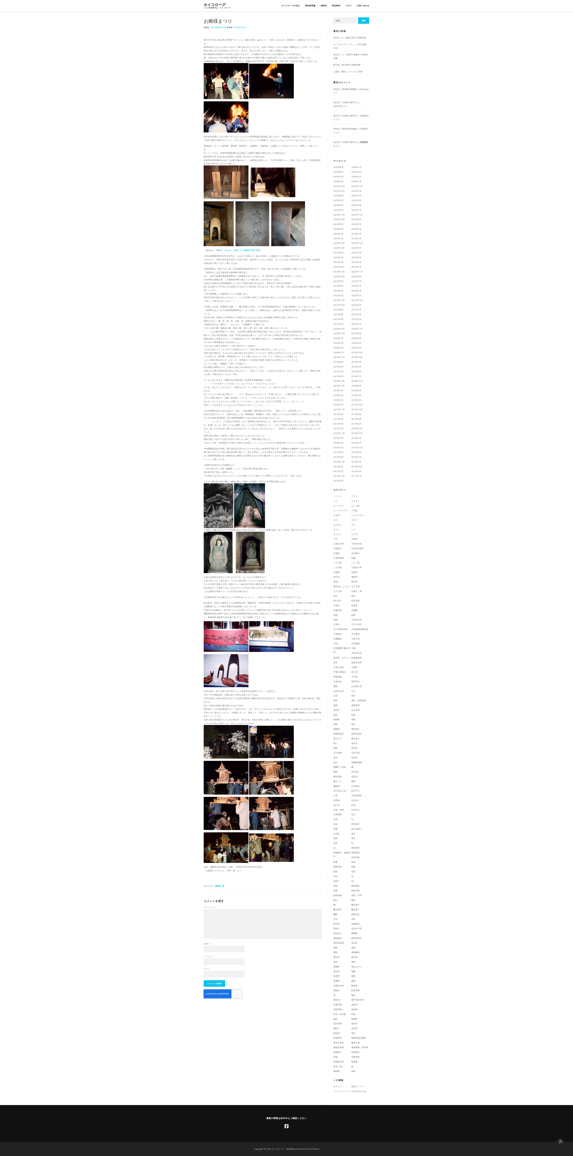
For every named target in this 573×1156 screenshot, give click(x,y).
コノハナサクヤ (340, 510)
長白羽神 (337, 1023)
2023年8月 (338, 252)
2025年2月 (338, 209)
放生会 (354, 743)
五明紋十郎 (356, 567)
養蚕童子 (337, 1052)
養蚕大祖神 (338, 1042)
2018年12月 (339, 380)
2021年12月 (339, 300)
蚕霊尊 (336, 976)
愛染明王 (355, 729)
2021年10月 (339, 305)
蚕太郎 (354, 942)
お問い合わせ (363, 5)
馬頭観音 (355, 1052)
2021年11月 (357, 300)
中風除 (336, 553)
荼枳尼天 (337, 933)
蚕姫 (335, 947)
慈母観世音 (338, 733)
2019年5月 (356, 366)
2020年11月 (357, 328)
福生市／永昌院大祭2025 (345, 102)
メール (208, 956)
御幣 (335, 724)
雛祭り (336, 1028)
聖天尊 (336, 923)
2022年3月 (356, 290)
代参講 (336, 572)
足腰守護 (337, 1004)
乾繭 (353, 557)
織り (335, 900)
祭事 (335, 862)
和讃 (335, 614)
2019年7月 (356, 361)
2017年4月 (356, 419)
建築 (335, 705)
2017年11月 (339, 409)
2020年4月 (356, 342)
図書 (353, 614)
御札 (353, 724)
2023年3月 (356, 262)
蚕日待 (336, 957)
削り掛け (337, 600)
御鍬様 (218, 886)
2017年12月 (357, 404)
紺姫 (335, 885)
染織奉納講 (356, 762)
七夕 (335, 538)
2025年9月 (356, 191)
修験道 (354, 576)
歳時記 (324, 5)
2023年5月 (356, 257)
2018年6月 (356, 390)
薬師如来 (337, 938)
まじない (337, 534)
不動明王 (337, 548)
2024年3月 (356, 233)
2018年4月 (356, 395)
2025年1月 (356, 209)
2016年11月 (339, 433)
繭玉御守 (337, 909)
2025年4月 (338, 205)
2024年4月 (338, 233)
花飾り (336, 928)
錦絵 (335, 1018)
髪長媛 (354, 1061)
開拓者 (354, 1023)
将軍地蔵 (337, 676)
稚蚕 (353, 866)
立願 (353, 871)
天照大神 (355, 638)
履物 (335, 686)
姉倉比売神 (356, 662)
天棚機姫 (337, 638)
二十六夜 (337, 567)
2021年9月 (356, 305)
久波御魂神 (338, 557)
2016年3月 (356, 442)
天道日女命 (356, 652)
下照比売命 (356, 543)
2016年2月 (338, 447)
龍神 (353, 1071)
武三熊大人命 (339, 790)
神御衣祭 (355, 847)
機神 (353, 781)
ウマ (335, 500)
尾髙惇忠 (355, 681)
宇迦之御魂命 (339, 671)
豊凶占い (337, 999)
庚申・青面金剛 (358, 700)
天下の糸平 (356, 624)
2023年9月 (356, 247)
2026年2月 (338, 181)
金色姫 (354, 1009)
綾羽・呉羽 (356, 895)
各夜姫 (354, 605)
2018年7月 (338, 390)
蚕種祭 (336, 966)
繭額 (335, 914)
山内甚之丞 (356, 686)
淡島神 (336, 800)
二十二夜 (355, 562)
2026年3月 (356, 176)
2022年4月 (338, 290)
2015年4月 (338, 457)
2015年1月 (356, 457)
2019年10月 (357, 357)
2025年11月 (357, 186)
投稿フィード (357, 1086)
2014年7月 (356, 461)
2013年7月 (338, 471)
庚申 (335, 700)
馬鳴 (335, 1056)
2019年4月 (338, 371)
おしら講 (355, 505)
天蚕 (353, 648)
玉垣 (335, 819)
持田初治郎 (356, 733)
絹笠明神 (355, 890)
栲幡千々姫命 (339, 766)
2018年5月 (338, 395)
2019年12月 (357, 352)
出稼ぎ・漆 (356, 591)
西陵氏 (336, 990)
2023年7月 (356, 252)
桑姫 (335, 771)
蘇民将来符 (356, 938)
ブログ (348, 5)
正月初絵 (355, 786)
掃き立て (337, 738)
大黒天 (336, 624)
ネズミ (336, 529)
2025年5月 (356, 200)
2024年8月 (338, 224)
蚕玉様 (354, 957)
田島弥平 (355, 824)
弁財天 (336, 710)
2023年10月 (339, 247)
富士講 (354, 671)
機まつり (337, 781)
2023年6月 (338, 257)
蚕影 (335, 952)
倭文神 (354, 581)
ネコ (353, 524)
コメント (209, 907)
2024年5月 (356, 228)
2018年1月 (338, 404)
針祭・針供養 (339, 1014)
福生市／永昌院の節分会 (344, 142)
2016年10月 (357, 433)
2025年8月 (338, 195)
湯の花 (336, 805)
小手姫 (354, 676)
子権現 (354, 667)
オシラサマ (338, 505)
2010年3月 (338, 480)
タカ (335, 519)
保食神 (354, 572)
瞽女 (353, 838)
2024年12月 (339, 214)
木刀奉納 (337, 752)
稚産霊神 (337, 866)
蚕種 (353, 961)
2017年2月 (356, 423)
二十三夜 (337, 562)
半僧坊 (336, 605)
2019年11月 (339, 357)
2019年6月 (338, 366)
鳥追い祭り (338, 1066)
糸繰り (336, 881)
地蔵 (335, 619)
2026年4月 (338, 176)
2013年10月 (357, 466)
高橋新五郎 (338, 1061)
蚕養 (353, 976)
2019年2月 (338, 376)
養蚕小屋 (355, 1042)
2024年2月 (338, 238)
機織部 (336, 786)
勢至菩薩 (355, 600)
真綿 (335, 838)
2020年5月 (338, 342)
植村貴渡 (337, 776)
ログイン (337, 1086)
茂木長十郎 (356, 928)
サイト (207, 969)
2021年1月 (356, 324)
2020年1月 (338, 352)
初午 (335, 596)
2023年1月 (356, 266)
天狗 (335, 643)
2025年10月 (339, 191)
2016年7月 (338, 438)
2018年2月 (356, 400)
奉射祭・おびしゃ (341, 657)
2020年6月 (356, 338)
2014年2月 (338, 466)
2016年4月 (338, 442)
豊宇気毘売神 (357, 999)
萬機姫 (354, 933)
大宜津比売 (356, 619)
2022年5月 (356, 285)
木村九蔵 (355, 752)
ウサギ (354, 496)
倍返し (336, 581)
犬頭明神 (337, 814)
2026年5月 (356, 171)
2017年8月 (356, 414)
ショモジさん (357, 515)
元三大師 (355, 586)
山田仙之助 (338, 691)
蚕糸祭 (336, 971)
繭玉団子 (355, 904)
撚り (335, 743)
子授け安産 (338, 667)
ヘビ (353, 529)
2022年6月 (338, 285)
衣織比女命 (338, 985)
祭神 (353, 862)
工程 (335, 695)
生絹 (335, 824)
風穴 (353, 1033)
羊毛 (335, 919)
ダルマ (354, 519)
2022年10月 (339, 276)
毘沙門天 (355, 790)
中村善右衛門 (357, 548)
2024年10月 (339, 219)
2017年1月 (338, 428)
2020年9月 (356, 333)
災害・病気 (338, 809)
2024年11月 (357, 214)
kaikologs (240, 27)
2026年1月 (356, 181)
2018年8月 (356, 385)
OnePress (291, 1148)
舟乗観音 (355, 923)
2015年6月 (338, 452)
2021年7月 (356, 309)
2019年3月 (356, 371)
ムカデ (354, 534)
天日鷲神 (355, 633)
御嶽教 (336, 719)
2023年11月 (357, 243)
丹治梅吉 (355, 553)
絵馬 (335, 890)
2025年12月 (339, 186)
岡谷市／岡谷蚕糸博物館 (344, 89)
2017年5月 (338, 419)
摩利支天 (355, 738)
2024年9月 (356, 219)
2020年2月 (356, 347)
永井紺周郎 (356, 795)
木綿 (335, 757)
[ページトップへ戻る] (560, 1142)
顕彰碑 (336, 1033)
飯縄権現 (337, 1037)
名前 (207, 943)
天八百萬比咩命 (340, 629)
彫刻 (335, 714)
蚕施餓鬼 (355, 952)
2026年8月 (338, 167)
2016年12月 (357, 428)
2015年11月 (357, 447)
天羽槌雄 (355, 643)
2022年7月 (356, 281)
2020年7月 (338, 338)
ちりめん (337, 524)
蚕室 (353, 947)
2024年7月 (356, 224)
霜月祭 (354, 1028)
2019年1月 (356, 376)
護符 (353, 995)
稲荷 (335, 871)
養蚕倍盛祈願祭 (358, 1037)
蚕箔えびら (356, 966)
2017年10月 (357, 409)
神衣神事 (355, 857)
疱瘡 (335, 828)
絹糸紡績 (337, 895)
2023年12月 (339, 243)
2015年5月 (356, 452)
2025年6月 (338, 200)
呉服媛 (354, 610)
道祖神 (354, 1004)
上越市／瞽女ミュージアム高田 (348, 71)
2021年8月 (338, 309)
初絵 (353, 596)
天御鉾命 (337, 633)
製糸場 (354, 985)
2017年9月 (338, 414)
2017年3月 (338, 423)
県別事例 (336, 5)
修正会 (336, 576)
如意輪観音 (356, 657)
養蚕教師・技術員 (359, 1047)
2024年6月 (338, 228)
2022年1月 (356, 295)
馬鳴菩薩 (355, 1056)
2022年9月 (356, 276)
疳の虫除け (356, 828)
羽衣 (353, 919)
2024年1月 (356, 238)
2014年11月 (339, 461)
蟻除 (353, 980)
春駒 (335, 748)
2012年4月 (356, 471)
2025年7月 (356, 195)
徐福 (353, 714)
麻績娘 (336, 1071)
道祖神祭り (338, 1009)
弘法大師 (355, 710)
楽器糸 (354, 776)
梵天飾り (355, 771)
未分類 (354, 757)
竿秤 (335, 876)
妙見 (335, 662)
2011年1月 (356, 476)
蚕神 (335, 961)
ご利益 (354, 510)
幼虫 (353, 695)
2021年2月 (338, 324)
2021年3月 (356, 319)
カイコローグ (215, 5)
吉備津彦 (337, 610)
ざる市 (336, 515)
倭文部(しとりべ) (341, 586)
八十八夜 (337, 591)
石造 (335, 843)
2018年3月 (338, 400)
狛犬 (353, 814)
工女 (353, 691)
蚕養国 (336, 980)
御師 (353, 719)
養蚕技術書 (338, 1047)
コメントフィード (341, 1091)
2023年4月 (338, 262)
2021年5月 (356, 314)
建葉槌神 (355, 705)
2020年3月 (338, 347)
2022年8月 (338, 281)
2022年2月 (338, 295)
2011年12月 (339, 476)
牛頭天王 (355, 809)
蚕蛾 (353, 971)
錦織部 (354, 1018)
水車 (335, 795)
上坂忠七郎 (338, 543)
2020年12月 (339, 328)
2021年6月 (338, 314)
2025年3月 (356, 205)
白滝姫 (336, 833)
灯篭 (353, 805)
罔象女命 (355, 914)
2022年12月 (339, 271)
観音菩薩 (355, 990)
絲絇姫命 (355, 885)
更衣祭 (354, 748)
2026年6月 (338, 171)
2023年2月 (338, 266)
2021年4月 (338, 319)
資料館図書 (310, 5)
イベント (337, 496)
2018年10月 (339, 385)
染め (335, 762)
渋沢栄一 (355, 800)
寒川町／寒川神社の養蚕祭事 (347, 64)
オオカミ (355, 500)
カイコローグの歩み (290, 5)
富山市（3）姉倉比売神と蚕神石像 (349, 37)
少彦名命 (337, 681)
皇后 (353, 833)
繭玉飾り (355, 909)
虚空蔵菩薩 (338, 942)
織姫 (353, 900)
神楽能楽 (355, 852)
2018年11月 (357, 380)
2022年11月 (357, 271)
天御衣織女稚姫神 (359, 629)
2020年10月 (339, 333)
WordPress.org (358, 1091)
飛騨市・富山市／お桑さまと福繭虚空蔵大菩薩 (238, 250)
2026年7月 (356, 167)
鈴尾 (353, 1014)
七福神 (354, 538)
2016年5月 (356, 438)
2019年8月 (338, 361)
